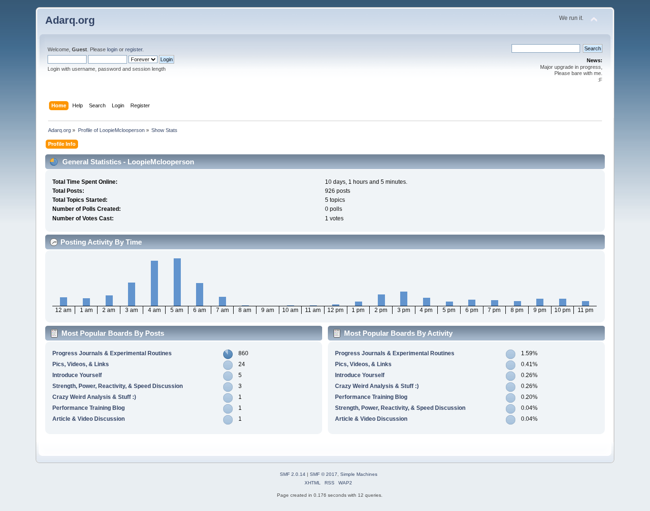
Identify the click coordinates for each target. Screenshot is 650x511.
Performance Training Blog (88, 408)
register (133, 49)
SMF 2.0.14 (292, 474)
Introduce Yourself (77, 375)
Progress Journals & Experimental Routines (112, 353)
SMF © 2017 (323, 474)
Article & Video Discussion (88, 419)
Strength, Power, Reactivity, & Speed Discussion (117, 386)
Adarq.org (70, 20)
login (112, 49)
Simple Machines (358, 474)
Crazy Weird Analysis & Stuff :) (94, 397)
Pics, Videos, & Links (80, 364)
